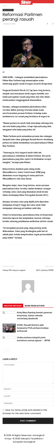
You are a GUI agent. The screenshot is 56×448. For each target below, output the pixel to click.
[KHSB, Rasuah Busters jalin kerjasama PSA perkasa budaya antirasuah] (9, 328)
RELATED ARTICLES (13, 305)
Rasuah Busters (8, 10)
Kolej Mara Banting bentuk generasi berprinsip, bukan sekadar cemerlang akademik (34, 315)
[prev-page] (4, 350)
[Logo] (26, 3)
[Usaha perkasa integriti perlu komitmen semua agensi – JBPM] (9, 340)
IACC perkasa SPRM (44, 270)
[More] (29, 29)
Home (5, 6)
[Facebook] (5, 29)
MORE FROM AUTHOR (34, 305)
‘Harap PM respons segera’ (14, 270)
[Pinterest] (17, 29)
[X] (11, 29)
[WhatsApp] (23, 29)
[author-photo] (28, 292)
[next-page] (8, 350)
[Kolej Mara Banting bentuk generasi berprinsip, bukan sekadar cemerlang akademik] (9, 315)
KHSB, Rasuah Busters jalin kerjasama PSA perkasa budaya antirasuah (32, 328)
